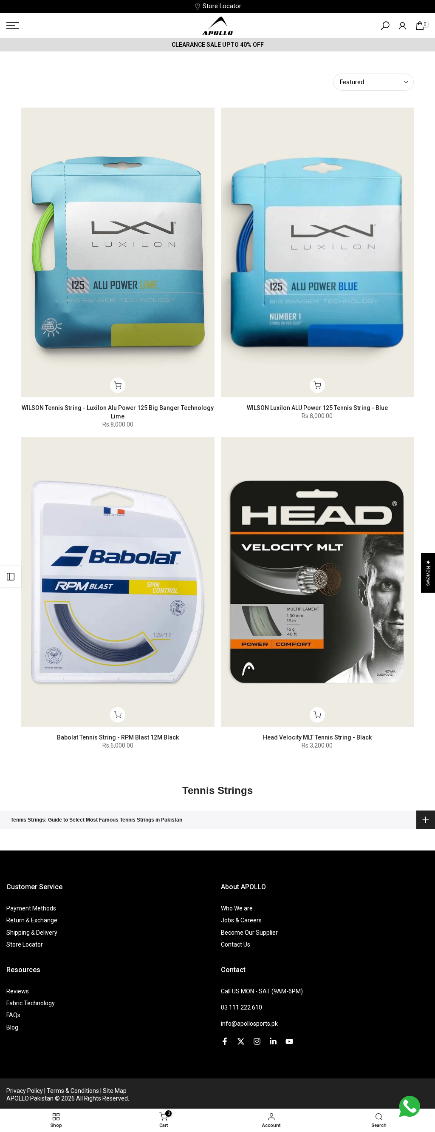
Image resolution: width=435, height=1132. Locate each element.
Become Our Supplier (249, 932)
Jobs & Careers (241, 920)
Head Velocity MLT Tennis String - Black (317, 737)
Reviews (17, 991)
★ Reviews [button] (428, 573)
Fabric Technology (30, 1003)
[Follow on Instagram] (257, 1041)
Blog (12, 1027)
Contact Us (235, 944)
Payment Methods (31, 908)
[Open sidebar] (10, 576)
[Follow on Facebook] (225, 1041)
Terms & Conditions (73, 1090)
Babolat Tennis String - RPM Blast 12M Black (118, 737)
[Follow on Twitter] (241, 1041)
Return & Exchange (31, 920)
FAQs (13, 1015)
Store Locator (222, 6)
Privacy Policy (25, 1090)
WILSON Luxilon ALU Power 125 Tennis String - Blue (317, 407)
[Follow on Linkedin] (273, 1041)
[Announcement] (217, 44)
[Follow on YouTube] (289, 1041)
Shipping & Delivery (31, 932)
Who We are (237, 908)
